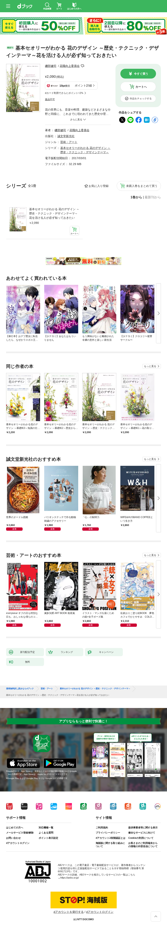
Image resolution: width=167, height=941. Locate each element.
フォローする (82, 66)
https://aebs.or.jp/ (69, 877)
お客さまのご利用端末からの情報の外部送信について (143, 845)
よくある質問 (46, 832)
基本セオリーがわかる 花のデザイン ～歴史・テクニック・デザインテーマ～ (95, 689)
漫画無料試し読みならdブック (20, 689)
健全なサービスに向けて (141, 832)
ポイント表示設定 (48, 838)
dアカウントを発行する (69, 911)
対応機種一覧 (46, 827)
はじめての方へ (14, 827)
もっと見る (150, 366)
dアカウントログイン (18, 843)
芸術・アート (68, 142)
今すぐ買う (141, 73)
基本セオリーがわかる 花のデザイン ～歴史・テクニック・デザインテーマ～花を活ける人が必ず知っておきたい (54, 213)
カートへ (141, 86)
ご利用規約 (102, 827)
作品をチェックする (141, 98)
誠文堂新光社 (66, 136)
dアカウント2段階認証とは (110, 838)
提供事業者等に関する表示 (143, 827)
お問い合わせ (13, 838)
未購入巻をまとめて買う (141, 186)
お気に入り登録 (99, 186)
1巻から (136, 197)
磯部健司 (50, 66)
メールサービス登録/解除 (20, 832)
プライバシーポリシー (108, 832)
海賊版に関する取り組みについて (110, 845)
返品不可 (50, 99)
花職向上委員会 (70, 66)
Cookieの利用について (141, 838)
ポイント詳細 (83, 85)
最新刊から (153, 197)
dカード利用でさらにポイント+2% (64, 93)
